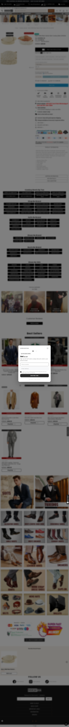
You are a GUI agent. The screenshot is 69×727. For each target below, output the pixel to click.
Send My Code (34, 375)
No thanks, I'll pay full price (34, 379)
